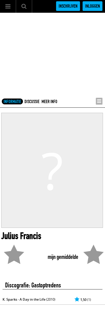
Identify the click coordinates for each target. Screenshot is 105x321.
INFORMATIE (12, 101)
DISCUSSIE (32, 101)
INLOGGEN (92, 6)
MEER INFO (49, 101)
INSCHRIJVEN (68, 6)
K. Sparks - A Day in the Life (24, 299)
